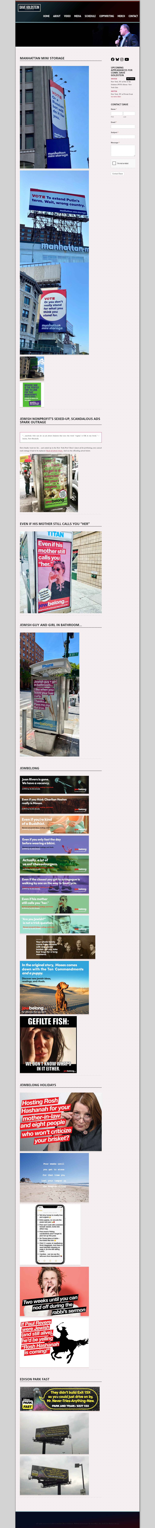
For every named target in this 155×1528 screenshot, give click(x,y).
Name (114, 109)
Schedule (90, 16)
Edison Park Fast (34, 1379)
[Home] (29, 8)
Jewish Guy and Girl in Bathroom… (51, 625)
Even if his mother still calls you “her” (55, 524)
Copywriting (106, 16)
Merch (121, 16)
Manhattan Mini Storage (42, 58)
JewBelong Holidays (38, 1085)
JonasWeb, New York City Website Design (105, 1523)
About (56, 16)
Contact (133, 16)
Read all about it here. (54, 450)
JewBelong (29, 768)
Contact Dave (117, 174)
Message (115, 143)
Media (77, 16)
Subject (114, 132)
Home (46, 16)
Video (67, 16)
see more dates (116, 96)
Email (113, 122)
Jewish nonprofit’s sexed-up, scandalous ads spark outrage (60, 420)
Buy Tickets (130, 78)
